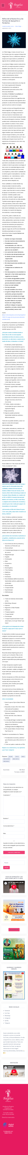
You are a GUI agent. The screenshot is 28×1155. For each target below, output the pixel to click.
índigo (23, 756)
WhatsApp (7, 1015)
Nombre (6, 818)
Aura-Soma (6, 770)
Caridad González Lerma (8, 26)
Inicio (2, 1144)
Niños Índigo (18, 26)
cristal (17, 756)
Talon (20, 1138)
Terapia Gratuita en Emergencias (10, 1149)
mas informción (14, 929)
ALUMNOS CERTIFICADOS (8, 1146)
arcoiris (10, 756)
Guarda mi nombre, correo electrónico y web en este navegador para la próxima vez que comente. (14, 845)
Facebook (7, 1010)
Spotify (6, 1020)
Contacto (22, 1149)
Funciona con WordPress (7, 1138)
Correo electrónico (8, 826)
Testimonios (19, 1146)
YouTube (7, 1013)
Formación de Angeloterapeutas (14, 1144)
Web (4, 833)
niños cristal (16, 758)
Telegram (7, 1023)
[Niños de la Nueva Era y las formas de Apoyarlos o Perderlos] (14, 40)
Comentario (7, 795)
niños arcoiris (7, 758)
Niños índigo (6, 761)
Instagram (7, 1018)
